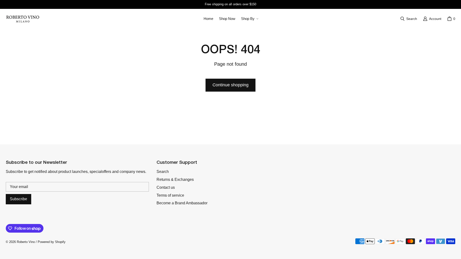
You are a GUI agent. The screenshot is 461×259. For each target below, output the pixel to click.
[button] (249, 18)
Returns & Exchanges (175, 179)
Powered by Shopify (52, 242)
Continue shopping (230, 84)
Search (163, 172)
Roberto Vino (26, 242)
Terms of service (170, 195)
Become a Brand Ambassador (182, 203)
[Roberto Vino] (22, 19)
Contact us (166, 187)
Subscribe (18, 199)
